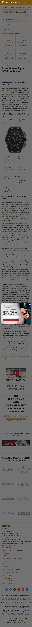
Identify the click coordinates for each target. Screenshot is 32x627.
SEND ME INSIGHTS (10, 320)
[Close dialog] (29, 304)
